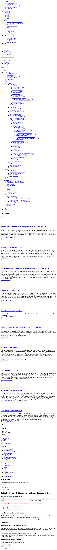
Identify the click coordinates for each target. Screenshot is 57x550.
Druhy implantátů (16, 92)
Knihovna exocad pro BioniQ (25, 133)
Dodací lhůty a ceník (17, 143)
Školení (8, 15)
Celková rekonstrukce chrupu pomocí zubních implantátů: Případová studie (24, 226)
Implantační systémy (8, 449)
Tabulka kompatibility (17, 122)
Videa (8, 18)
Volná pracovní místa (11, 36)
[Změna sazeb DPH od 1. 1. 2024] (6, 287)
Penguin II (12, 112)
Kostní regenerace (8, 450)
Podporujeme (10, 8)
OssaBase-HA (15, 146)
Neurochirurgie (13, 174)
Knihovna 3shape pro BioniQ (25, 129)
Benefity (9, 40)
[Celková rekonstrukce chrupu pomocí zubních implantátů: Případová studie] (3, 223)
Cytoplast (14, 149)
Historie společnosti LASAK (13, 5)
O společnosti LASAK (12, 3)
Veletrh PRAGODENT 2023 (9, 370)
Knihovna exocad (19, 131)
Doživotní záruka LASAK (18, 96)
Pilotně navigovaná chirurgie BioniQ (24, 99)
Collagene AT (15, 150)
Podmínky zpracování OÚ (10, 472)
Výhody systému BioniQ (18, 87)
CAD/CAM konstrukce (9, 455)
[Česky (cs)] (7, 50)
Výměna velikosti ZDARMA (19, 116)
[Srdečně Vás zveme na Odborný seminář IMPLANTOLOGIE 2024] (4, 324)
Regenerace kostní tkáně (15, 145)
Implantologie (13, 84)
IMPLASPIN (15, 161)
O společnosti (7, 1)
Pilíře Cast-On (13, 107)
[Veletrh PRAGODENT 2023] (4, 367)
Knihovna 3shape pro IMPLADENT (27, 130)
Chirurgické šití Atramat (15, 114)
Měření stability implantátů (10, 457)
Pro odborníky (7, 11)
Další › (12, 421)
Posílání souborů (7, 476)
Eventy (8, 30)
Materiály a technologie (17, 95)
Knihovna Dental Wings (21, 135)
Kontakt (5, 43)
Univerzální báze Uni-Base (16, 108)
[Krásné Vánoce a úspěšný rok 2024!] (8, 308)
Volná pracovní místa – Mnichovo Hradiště (20, 198)
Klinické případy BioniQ (15, 104)
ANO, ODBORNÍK (5, 545)
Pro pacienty (6, 20)
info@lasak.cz (4, 439)
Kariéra (5, 35)
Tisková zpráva (10, 34)
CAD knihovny (16, 126)
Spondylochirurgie (14, 159)
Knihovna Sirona (19, 139)
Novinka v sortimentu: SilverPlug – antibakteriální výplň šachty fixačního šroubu (25, 268)
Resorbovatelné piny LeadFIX (19, 155)
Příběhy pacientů (10, 24)
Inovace (8, 10)
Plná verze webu (7, 487)
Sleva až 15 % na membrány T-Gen (11, 247)
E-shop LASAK (7, 465)
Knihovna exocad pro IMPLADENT (27, 134)
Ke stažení (9, 16)
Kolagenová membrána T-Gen (19, 151)
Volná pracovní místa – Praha (16, 197)
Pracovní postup (16, 123)
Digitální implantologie (17, 102)
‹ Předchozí (3, 421)
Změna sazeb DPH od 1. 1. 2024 (10, 290)
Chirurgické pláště (8, 453)
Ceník (13, 158)
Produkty (9, 12)
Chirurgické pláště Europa (16, 115)
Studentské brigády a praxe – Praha (18, 200)
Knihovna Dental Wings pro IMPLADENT (28, 138)
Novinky (6, 28)
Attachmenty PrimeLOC (15, 110)
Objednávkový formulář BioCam (20, 142)
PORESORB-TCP (16, 147)
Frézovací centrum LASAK (19, 119)
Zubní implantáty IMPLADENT (17, 106)
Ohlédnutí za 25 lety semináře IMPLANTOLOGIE (16, 390)
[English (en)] (7, 51)
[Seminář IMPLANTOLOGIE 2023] (6, 408)
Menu (5, 70)
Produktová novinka (11, 32)
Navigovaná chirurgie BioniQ (19, 98)
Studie (8, 14)
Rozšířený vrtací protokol (18, 103)
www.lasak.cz (31, 519)
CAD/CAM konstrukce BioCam (17, 118)
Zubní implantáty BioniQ (15, 86)
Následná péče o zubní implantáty (14, 22)
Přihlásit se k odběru (5, 522)
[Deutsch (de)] (7, 52)
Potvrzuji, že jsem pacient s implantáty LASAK (13, 542)
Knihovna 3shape (19, 127)
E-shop (5, 44)
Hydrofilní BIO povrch (17, 91)
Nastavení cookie (8, 473)
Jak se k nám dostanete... (6, 443)
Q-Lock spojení (16, 88)
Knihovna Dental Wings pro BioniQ (26, 137)
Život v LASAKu (11, 39)
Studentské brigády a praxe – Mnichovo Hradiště (21, 201)
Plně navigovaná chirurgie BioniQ (23, 100)
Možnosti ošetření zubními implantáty (15, 23)
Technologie (15, 120)
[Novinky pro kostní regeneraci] (4, 344)
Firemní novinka (10, 31)
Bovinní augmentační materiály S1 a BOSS (22, 154)
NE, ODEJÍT (4, 548)
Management (10, 4)
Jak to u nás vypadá (11, 38)
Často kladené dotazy (12, 26)
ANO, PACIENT (4, 546)
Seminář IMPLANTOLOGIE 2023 (11, 411)
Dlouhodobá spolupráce (12, 7)
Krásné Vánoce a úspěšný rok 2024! (11, 311)
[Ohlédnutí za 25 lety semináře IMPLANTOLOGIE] (6, 387)
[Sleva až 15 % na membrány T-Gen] (8, 244)
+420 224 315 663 (5, 438)
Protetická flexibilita (17, 90)
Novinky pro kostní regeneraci (10, 347)
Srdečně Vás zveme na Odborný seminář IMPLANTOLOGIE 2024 (21, 327)
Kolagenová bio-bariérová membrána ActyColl (23, 153)
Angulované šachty (17, 125)
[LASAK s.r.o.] (2, 56)
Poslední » (16, 421)
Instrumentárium (16, 94)
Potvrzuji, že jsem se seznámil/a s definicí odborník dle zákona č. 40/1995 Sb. (20, 533)
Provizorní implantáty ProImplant (17, 111)
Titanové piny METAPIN (18, 157)
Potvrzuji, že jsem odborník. (35, 500)
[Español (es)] (7, 54)
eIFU (8, 19)
